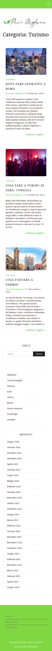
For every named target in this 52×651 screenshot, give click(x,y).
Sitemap (9, 616)
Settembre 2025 (14, 458)
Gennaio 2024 (13, 492)
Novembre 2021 (14, 565)
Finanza (11, 386)
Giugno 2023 (13, 514)
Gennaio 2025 (13, 470)
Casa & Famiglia (14, 380)
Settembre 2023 (14, 509)
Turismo (10, 79)
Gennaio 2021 (13, 576)
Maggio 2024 (13, 481)
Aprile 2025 (12, 464)
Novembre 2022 (14, 542)
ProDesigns (32, 647)
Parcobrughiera (15, 93)
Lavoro (10, 397)
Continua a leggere (35, 134)
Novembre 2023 (14, 498)
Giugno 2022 (13, 554)
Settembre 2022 (14, 548)
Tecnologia (12, 414)
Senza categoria (14, 408)
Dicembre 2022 (14, 537)
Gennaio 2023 (13, 531)
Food (9, 392)
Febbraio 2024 (14, 486)
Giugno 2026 (13, 442)
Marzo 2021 (12, 570)
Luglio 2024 (12, 475)
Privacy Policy (11, 622)
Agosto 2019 (12, 582)
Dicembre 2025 (14, 453)
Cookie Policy (11, 627)
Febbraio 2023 (14, 526)
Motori (10, 403)
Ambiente (12, 375)
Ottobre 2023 (13, 503)
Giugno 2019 (13, 587)
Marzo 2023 (12, 520)
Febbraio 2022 (14, 559)
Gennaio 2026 (13, 447)
